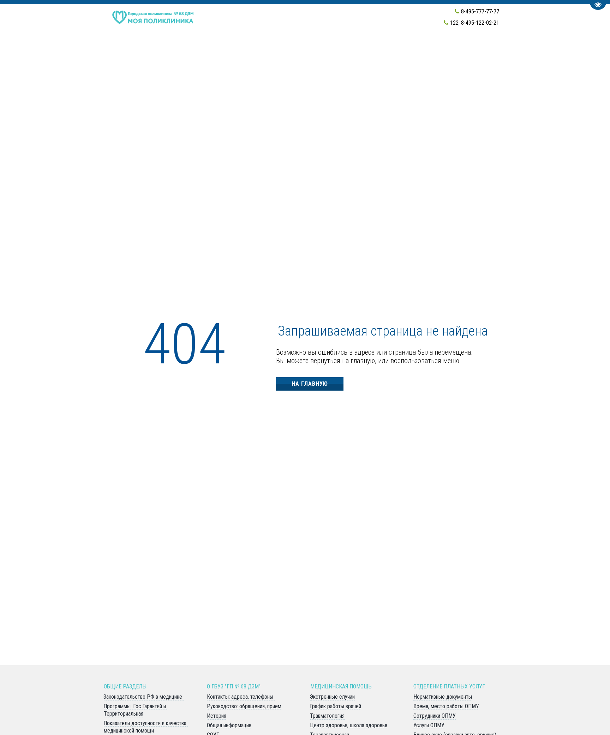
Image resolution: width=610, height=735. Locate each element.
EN (411, 47)
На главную (310, 383)
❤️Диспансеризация (139, 47)
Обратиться (278, 47)
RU (424, 47)
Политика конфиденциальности (485, 47)
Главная (190, 47)
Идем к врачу (229, 47)
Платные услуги (372, 47)
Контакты (321, 47)
